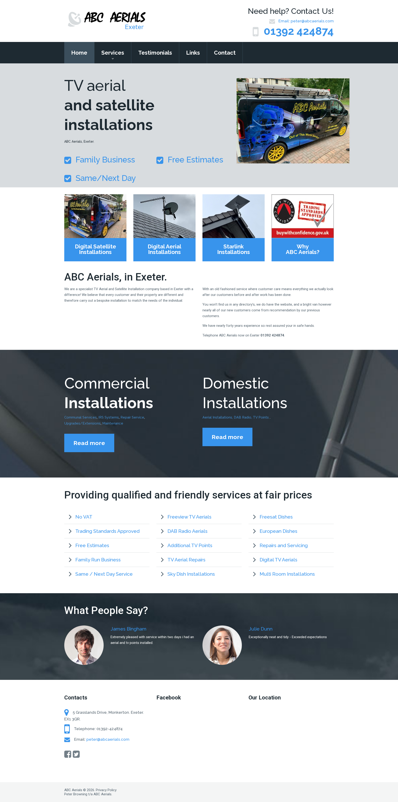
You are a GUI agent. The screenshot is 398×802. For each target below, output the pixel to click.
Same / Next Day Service (104, 574)
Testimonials (155, 52)
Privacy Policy (106, 790)
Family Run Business (98, 560)
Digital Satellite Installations (95, 249)
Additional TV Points (189, 545)
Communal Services (80, 417)
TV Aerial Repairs (186, 560)
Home (79, 52)
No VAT (83, 517)
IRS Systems (108, 417)
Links (193, 52)
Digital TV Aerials (278, 560)
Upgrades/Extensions (82, 423)
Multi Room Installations (287, 574)
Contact (225, 52)
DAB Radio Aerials (187, 531)
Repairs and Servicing (284, 545)
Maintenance (112, 423)
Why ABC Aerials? (302, 249)
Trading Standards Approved (107, 531)
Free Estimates (92, 545)
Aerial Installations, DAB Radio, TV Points (236, 417)
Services (112, 52)
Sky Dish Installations (191, 574)
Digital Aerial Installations (164, 249)
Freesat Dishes (276, 517)
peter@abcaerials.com (312, 21)
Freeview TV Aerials (189, 517)
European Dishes (278, 531)
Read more (89, 442)
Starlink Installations (233, 249)
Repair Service (132, 417)
